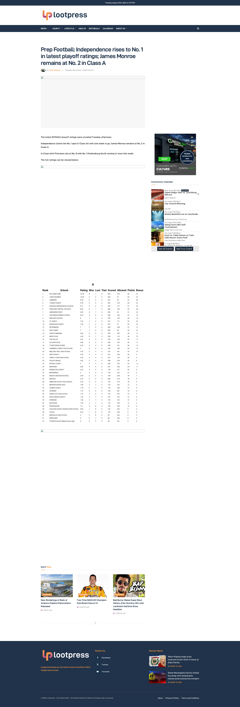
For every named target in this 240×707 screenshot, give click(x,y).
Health (82, 28)
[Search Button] (198, 28)
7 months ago (119, 613)
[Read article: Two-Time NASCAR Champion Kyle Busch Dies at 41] (93, 585)
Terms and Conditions (190, 698)
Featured (47, 594)
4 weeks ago (47, 610)
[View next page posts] (95, 623)
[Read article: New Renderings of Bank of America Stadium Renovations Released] (57, 585)
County (56, 28)
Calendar (108, 28)
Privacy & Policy (172, 698)
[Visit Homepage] (65, 15)
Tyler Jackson (54, 70)
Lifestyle (69, 28)
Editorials (94, 28)
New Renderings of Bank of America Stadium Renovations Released (56, 603)
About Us (120, 28)
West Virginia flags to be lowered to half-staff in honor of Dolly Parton (183, 659)
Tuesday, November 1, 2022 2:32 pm (79, 70)
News (43, 28)
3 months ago (83, 607)
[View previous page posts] (90, 623)
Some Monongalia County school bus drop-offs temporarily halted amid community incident (183, 676)
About (160, 698)
